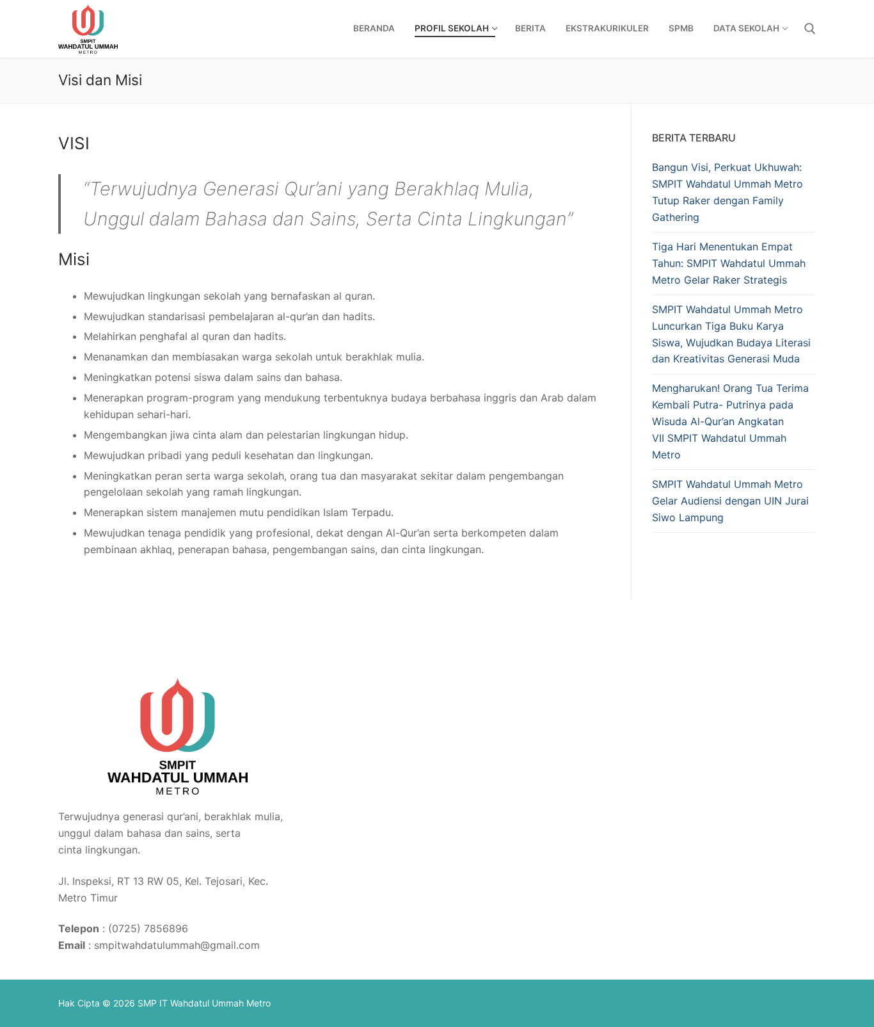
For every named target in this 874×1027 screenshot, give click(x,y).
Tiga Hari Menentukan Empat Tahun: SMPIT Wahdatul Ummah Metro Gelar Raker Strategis (729, 263)
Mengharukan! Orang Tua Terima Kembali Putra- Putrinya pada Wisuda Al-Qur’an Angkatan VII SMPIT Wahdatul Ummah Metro (730, 421)
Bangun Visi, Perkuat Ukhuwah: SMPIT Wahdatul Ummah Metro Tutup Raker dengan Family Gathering (727, 192)
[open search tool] (810, 29)
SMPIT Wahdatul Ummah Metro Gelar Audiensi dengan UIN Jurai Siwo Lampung (730, 501)
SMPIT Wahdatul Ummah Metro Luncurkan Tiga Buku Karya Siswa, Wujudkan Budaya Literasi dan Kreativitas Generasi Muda (731, 334)
